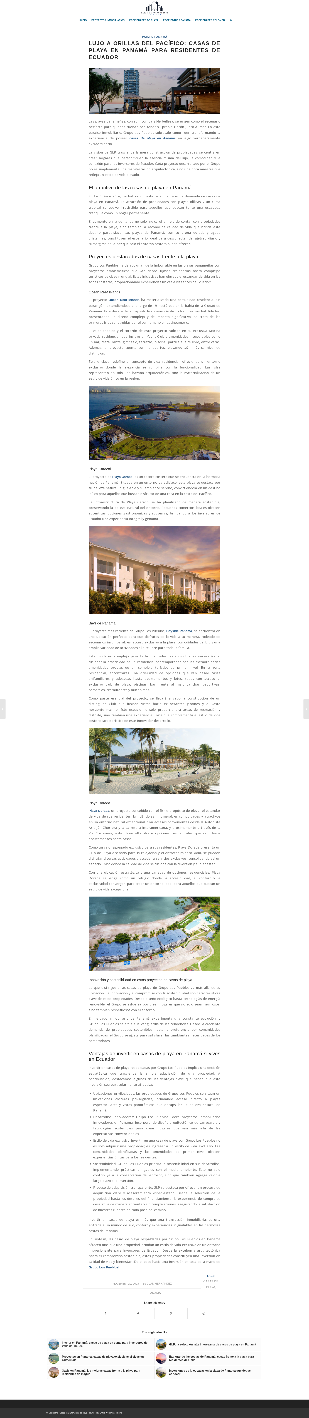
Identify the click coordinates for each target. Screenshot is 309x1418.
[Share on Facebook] (105, 1313)
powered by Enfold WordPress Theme (105, 1413)
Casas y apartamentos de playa (73, 1413)
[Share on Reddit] (204, 1313)
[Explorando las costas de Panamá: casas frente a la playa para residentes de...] (3, 709)
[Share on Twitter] (138, 1313)
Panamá (160, 37)
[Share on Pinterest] (171, 1313)
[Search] (230, 20)
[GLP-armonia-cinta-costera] (154, 91)
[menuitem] (83, 20)
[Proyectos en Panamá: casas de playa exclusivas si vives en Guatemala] (306, 709)
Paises (147, 37)
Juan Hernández (159, 1283)
